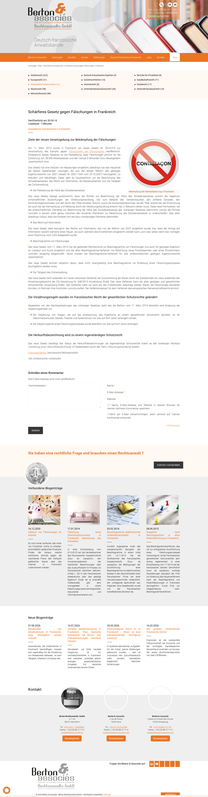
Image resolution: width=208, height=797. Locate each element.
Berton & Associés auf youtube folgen (157, 764)
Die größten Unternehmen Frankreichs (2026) (163, 630)
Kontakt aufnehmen (158, 15)
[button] (6, 790)
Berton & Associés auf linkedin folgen (151, 764)
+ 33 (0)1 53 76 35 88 (118, 727)
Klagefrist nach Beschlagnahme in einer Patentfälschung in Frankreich (163, 535)
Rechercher (161, 4)
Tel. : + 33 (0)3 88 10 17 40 (162, 9)
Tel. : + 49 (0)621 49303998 (162, 12)
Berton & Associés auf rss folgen (177, 764)
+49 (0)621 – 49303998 (74, 727)
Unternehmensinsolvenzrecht (97, 89)
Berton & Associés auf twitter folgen (162, 764)
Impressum (170, 794)
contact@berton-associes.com (116, 732)
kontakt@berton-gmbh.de (72, 732)
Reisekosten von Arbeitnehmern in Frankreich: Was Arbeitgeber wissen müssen (45, 634)
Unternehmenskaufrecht (148, 89)
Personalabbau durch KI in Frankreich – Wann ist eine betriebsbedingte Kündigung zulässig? (123, 634)
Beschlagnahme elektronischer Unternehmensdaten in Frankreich (123, 535)
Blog (39, 66)
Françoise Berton (37, 352)
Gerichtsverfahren (92, 80)
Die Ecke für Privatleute (147, 75)
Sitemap (107, 794)
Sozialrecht (142, 84)
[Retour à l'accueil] (49, 16)
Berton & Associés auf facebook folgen (167, 764)
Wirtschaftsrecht (38, 93)
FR (170, 5)
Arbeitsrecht (36, 75)
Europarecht (36, 80)
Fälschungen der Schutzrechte (87, 151)
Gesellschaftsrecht (145, 80)
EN (175, 5)
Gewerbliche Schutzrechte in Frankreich (49, 129)
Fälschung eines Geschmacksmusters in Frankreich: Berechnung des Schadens (84, 537)
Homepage (32, 66)
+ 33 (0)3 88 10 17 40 (162, 727)
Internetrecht (90, 84)
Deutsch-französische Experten (98, 75)
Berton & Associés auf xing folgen (172, 764)
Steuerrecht (36, 89)
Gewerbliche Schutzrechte (53, 66)
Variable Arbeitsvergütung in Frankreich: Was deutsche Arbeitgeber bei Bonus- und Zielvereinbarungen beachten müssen (84, 635)
